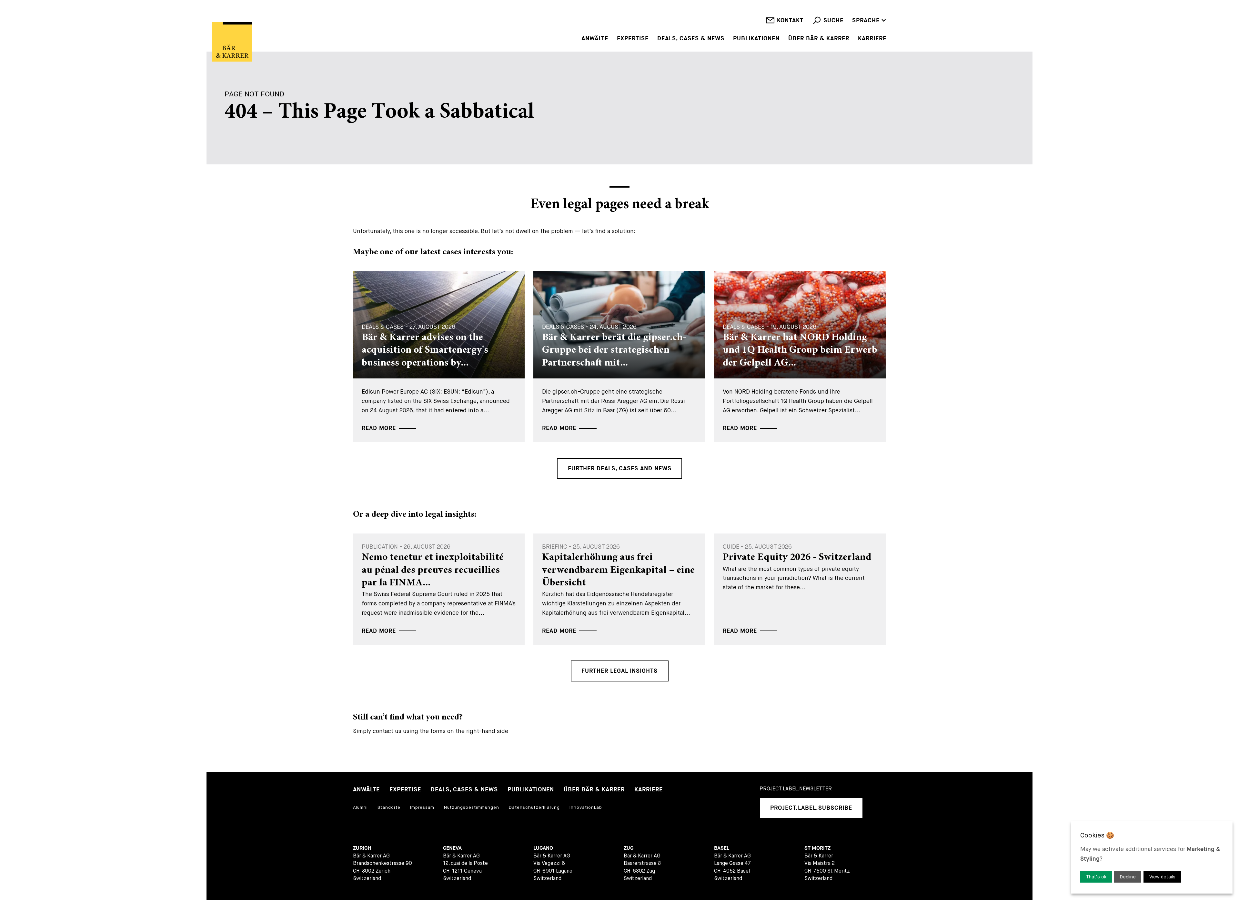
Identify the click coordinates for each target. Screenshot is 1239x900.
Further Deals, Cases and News (619, 468)
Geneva (452, 848)
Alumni (360, 807)
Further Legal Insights (619, 671)
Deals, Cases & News (690, 39)
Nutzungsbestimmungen (471, 807)
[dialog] (1152, 857)
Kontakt (790, 20)
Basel (721, 848)
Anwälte (594, 39)
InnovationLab (585, 807)
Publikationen (756, 39)
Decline (1128, 876)
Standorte (389, 807)
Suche (833, 20)
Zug (628, 848)
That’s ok (1096, 876)
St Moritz (817, 848)
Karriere (872, 39)
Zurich (362, 848)
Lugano (543, 848)
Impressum (422, 807)
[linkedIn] (876, 807)
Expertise (633, 39)
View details (1162, 876)
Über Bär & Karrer (818, 39)
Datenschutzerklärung (534, 807)
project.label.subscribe (811, 808)
